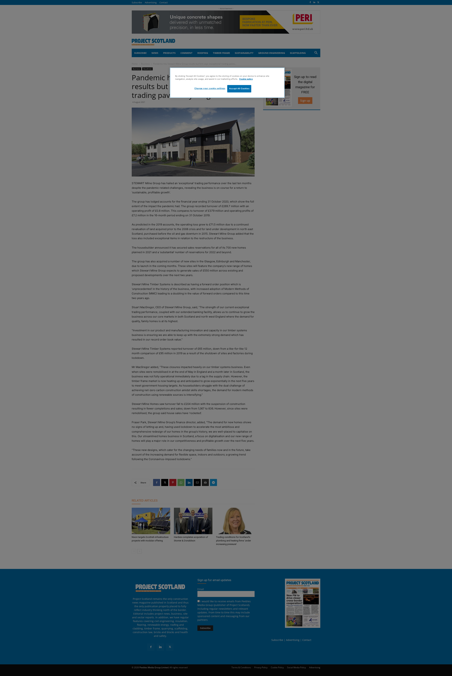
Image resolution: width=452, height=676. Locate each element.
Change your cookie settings (209, 88)
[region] (227, 83)
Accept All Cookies (239, 88)
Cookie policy (246, 79)
